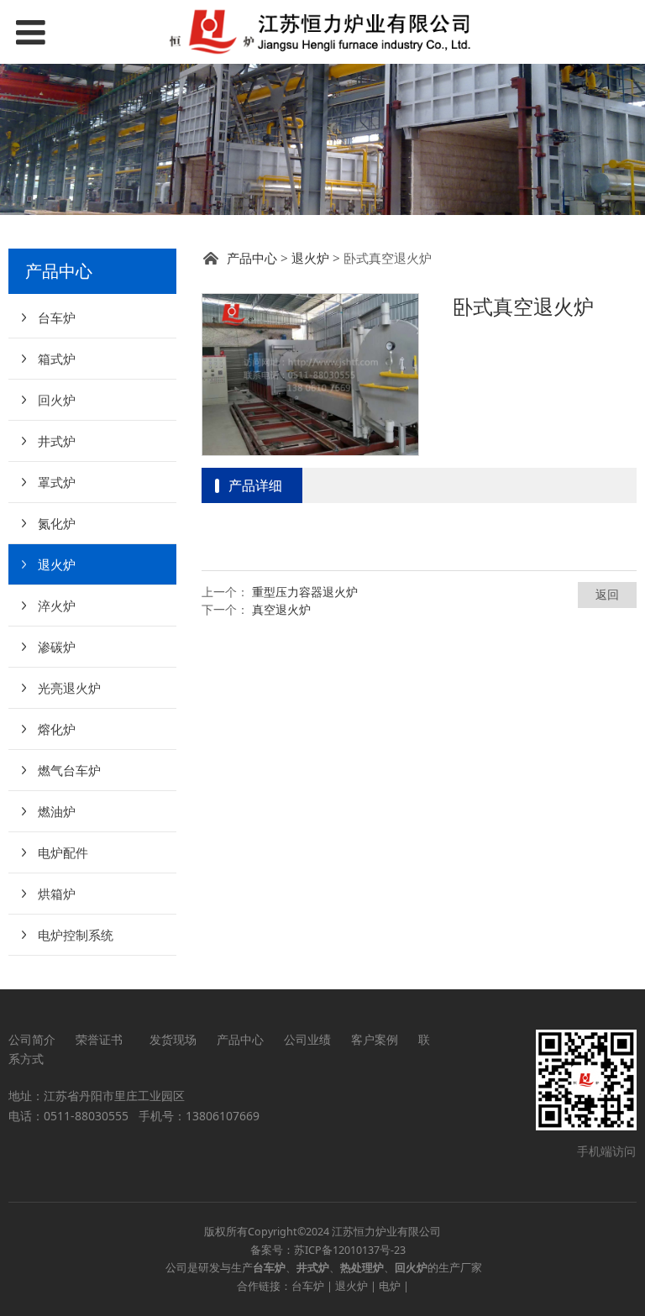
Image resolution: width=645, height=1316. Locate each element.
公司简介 (31, 1039)
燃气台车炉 (69, 770)
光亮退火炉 (69, 687)
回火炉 (57, 399)
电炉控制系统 (75, 934)
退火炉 (57, 564)
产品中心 (252, 258)
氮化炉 (57, 523)
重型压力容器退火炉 (305, 592)
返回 (607, 594)
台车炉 (57, 317)
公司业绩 (307, 1039)
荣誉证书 (102, 1039)
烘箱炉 (57, 893)
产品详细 (255, 485)
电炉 (390, 1286)
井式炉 (57, 441)
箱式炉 (57, 358)
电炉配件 (63, 852)
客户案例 (374, 1039)
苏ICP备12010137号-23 (350, 1250)
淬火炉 (57, 605)
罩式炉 (57, 482)
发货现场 (173, 1039)
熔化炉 (57, 729)
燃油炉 (57, 811)
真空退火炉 (281, 609)
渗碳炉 (57, 646)
